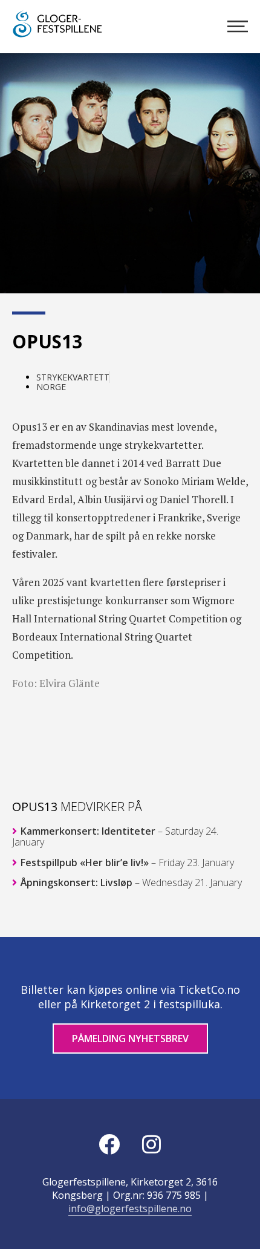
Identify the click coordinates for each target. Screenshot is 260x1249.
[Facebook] (109, 1144)
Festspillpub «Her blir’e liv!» (126, 862)
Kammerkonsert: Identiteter (115, 836)
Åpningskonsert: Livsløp (130, 882)
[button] (231, 263)
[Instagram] (151, 1144)
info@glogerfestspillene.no (130, 1208)
